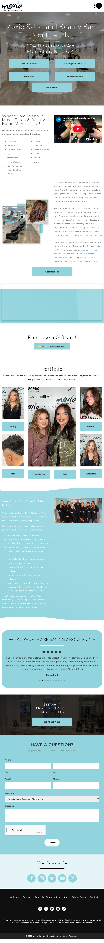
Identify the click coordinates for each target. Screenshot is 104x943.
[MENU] (99, 6)
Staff (65, 474)
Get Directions (52, 271)
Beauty (13, 426)
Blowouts (91, 426)
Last (54, 772)
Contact (94, 897)
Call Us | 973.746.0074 (75, 63)
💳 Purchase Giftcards (52, 346)
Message (9, 805)
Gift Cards (29, 76)
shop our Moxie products (78, 201)
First (7, 772)
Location (9, 793)
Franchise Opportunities (47, 897)
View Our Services (29, 63)
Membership (52, 87)
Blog (66, 897)
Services (27, 897)
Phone (56, 779)
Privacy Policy (79, 897)
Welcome (14, 897)
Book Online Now (75, 76)
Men (13, 473)
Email (8, 779)
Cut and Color (39, 474)
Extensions (91, 473)
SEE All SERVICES (52, 722)
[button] (39, 680)
